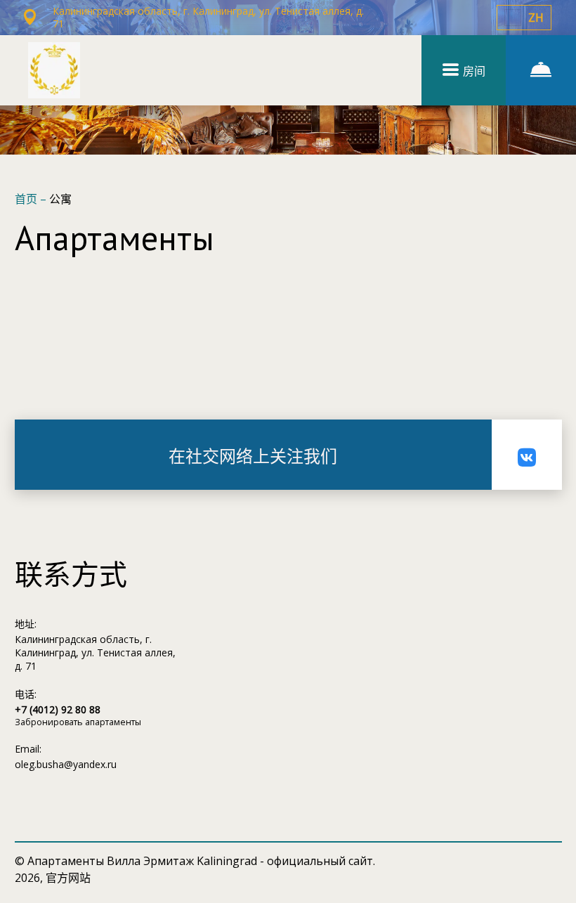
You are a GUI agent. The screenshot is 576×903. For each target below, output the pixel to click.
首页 (27, 199)
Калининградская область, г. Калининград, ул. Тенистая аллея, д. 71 (95, 652)
